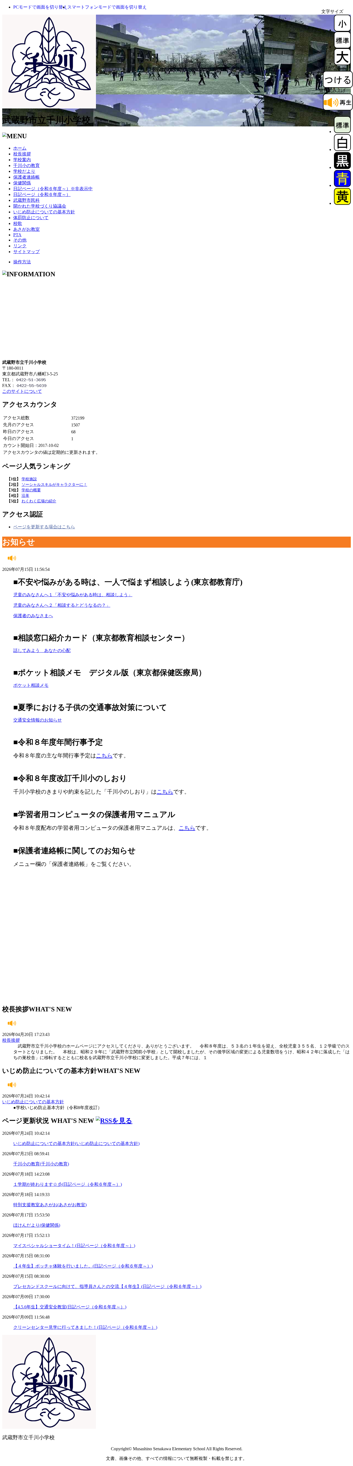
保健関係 (22, 183)
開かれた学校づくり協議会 (39, 206)
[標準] (342, 46)
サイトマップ (26, 251)
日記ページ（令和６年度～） (42, 194)
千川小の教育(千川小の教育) (41, 1164)
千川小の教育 (26, 165)
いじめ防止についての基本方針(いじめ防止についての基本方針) (76, 1143)
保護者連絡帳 (26, 177)
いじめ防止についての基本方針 (44, 212)
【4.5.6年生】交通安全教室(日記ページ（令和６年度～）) (69, 1307)
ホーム (19, 148)
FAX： (8, 385)
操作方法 (22, 261)
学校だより (24, 171)
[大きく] (342, 63)
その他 (19, 240)
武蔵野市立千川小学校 (46, 120)
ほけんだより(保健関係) (36, 1225)
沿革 (25, 496)
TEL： (8, 379)
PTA (17, 234)
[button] (40, 7)
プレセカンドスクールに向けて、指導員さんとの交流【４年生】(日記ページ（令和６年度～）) (107, 1286)
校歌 (17, 223)
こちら (104, 755)
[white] (342, 149)
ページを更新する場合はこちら (44, 526)
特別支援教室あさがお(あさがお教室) (50, 1204)
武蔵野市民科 (26, 200)
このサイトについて (22, 391)
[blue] (342, 185)
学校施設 (29, 479)
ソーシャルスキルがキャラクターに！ (54, 485)
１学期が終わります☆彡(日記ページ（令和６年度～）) (67, 1184)
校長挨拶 (22, 154)
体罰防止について (31, 217)
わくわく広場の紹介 (39, 501)
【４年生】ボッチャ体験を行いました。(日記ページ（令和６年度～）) (83, 1266)
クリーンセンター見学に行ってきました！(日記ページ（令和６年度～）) (85, 1327)
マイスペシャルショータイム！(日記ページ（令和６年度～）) (74, 1245)
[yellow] (342, 203)
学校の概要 (31, 490)
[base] (342, 131)
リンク (19, 245)
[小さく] (342, 30)
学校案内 (22, 159)
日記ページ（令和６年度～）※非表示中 (53, 188)
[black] (342, 167)
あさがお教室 (26, 229)
